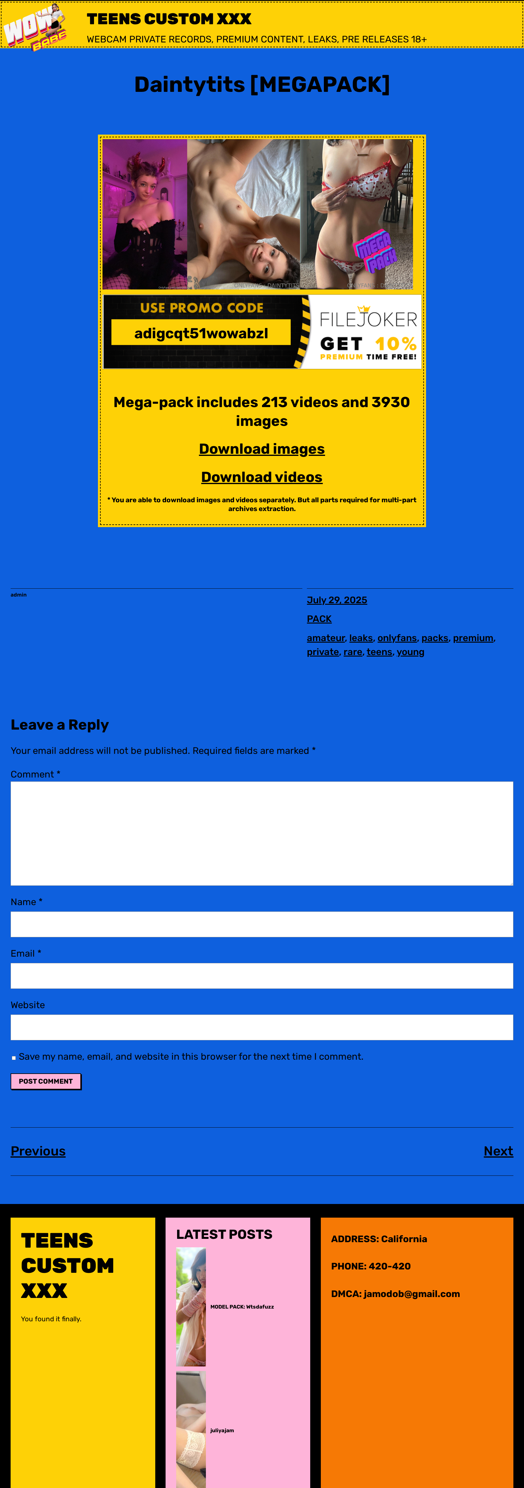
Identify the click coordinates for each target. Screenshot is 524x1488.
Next (498, 1151)
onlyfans (397, 638)
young (411, 651)
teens (379, 651)
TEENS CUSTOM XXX (169, 19)
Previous (38, 1151)
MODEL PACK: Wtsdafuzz (242, 1307)
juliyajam (222, 1430)
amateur (326, 638)
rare (353, 651)
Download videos (262, 477)
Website (28, 1005)
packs (435, 638)
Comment (36, 774)
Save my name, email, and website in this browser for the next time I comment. (191, 1056)
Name (27, 902)
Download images (262, 448)
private (323, 651)
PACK (319, 618)
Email (26, 953)
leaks (361, 638)
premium (473, 638)
